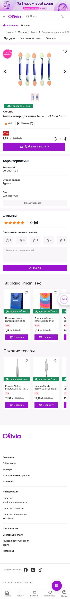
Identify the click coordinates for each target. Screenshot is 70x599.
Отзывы (51, 38)
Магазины (8, 551)
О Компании (9, 463)
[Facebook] (26, 570)
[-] (55, 139)
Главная (9, 32)
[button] (5, 71)
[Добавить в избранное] (65, 51)
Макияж (22, 32)
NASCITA (8, 112)
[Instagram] (33, 570)
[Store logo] (14, 16)
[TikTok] (40, 570)
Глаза (34, 32)
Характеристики (30, 38)
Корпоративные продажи (16, 475)
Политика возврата (13, 508)
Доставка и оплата (13, 535)
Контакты (8, 481)
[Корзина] (63, 16)
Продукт (9, 38)
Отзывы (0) (27, 123)
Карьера (7, 469)
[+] (65, 139)
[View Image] (35, 97)
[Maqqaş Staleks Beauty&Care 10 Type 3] (17, 383)
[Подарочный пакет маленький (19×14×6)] (17, 315)
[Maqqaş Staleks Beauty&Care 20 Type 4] (46, 383)
